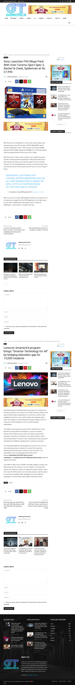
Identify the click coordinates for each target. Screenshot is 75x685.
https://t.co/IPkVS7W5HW (26, 184)
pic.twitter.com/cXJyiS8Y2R (21, 187)
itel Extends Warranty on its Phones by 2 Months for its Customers (17, 639)
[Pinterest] (25, 81)
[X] (65, 1)
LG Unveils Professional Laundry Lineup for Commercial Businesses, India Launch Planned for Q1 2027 (64, 116)
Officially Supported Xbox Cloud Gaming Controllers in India (40, 276)
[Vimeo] (68, 1)
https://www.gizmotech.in (24, 244)
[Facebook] (60, 1)
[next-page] (8, 283)
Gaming (10, 55)
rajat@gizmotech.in (33, 675)
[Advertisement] (37, 38)
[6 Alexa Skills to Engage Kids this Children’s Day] (7, 647)
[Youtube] (70, 1)
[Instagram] (63, 1)
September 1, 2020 (38, 192)
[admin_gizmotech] (5, 77)
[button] (69, 23)
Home (5, 55)
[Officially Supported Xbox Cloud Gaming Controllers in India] (41, 267)
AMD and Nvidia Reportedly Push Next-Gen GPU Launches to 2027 (25, 276)
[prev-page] (5, 283)
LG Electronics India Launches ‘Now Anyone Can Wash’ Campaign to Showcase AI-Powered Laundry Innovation (64, 106)
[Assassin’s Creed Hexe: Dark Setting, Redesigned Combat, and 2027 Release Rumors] (10, 267)
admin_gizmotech (12, 76)
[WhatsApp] (29, 81)
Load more (60, 124)
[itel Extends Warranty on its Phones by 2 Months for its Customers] (7, 639)
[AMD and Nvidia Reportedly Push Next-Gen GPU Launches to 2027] (26, 267)
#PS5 (8, 184)
